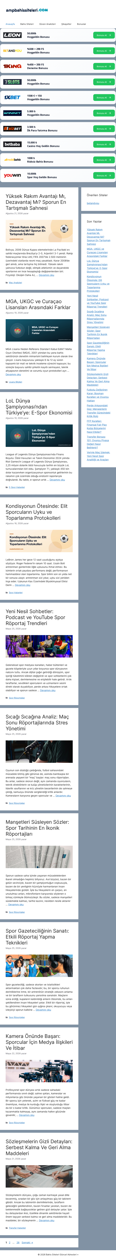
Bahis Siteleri (27, 24)
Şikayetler (66, 24)
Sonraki (27, 1242)
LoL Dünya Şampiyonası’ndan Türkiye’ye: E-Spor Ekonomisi (39, 407)
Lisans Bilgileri (15, 382)
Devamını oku (46, 275)
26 (18, 1242)
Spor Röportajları (17, 698)
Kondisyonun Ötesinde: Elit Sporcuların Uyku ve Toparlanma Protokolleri (37, 512)
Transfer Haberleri (17, 1228)
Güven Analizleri (47, 24)
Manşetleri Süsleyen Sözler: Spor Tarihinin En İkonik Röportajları (37, 828)
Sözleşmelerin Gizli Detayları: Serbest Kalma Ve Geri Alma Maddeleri (39, 1147)
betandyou (93, 203)
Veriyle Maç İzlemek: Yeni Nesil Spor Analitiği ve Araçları (98, 456)
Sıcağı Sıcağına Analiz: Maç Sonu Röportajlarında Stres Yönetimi (37, 722)
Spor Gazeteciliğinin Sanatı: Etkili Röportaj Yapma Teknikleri (37, 937)
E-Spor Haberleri (17, 487)
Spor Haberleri (15, 592)
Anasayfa (10, 24)
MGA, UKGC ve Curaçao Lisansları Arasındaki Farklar (38, 304)
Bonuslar (81, 24)
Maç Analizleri (15, 282)
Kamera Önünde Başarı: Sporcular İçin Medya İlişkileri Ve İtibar (39, 1042)
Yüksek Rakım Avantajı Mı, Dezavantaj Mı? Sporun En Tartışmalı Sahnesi (36, 202)
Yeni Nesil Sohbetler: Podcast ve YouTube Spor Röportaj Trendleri (35, 617)
